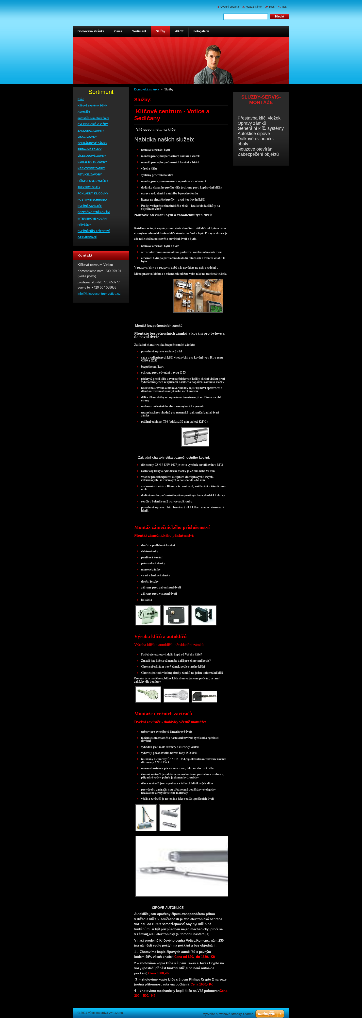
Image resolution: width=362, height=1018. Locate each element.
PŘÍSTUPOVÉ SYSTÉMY (93, 180)
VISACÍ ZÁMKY (87, 136)
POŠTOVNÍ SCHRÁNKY (93, 199)
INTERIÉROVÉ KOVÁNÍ (92, 218)
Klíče (81, 99)
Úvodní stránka (229, 6)
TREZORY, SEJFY (89, 187)
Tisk (284, 6)
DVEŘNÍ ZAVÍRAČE (90, 206)
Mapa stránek (254, 6)
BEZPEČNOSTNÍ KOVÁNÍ (94, 212)
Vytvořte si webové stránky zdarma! (228, 1014)
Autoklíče (84, 111)
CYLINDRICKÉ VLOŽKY (93, 124)
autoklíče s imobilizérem (93, 118)
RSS (272, 6)
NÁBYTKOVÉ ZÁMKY (91, 168)
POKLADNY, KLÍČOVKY (93, 193)
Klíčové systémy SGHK (92, 105)
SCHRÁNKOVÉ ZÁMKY (92, 143)
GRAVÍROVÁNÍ (87, 237)
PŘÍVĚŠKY (84, 224)
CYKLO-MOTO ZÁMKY (92, 161)
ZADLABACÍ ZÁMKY (91, 130)
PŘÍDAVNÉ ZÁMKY (89, 149)
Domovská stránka (146, 89)
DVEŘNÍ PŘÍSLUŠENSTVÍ (94, 231)
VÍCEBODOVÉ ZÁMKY (92, 155)
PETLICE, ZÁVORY (90, 174)
